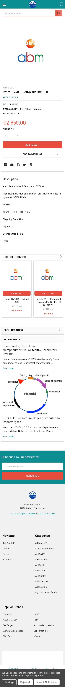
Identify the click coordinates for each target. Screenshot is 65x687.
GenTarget (8, 625)
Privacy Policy (32, 663)
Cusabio (7, 614)
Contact (7, 548)
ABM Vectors (41, 581)
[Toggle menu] (4, 4)
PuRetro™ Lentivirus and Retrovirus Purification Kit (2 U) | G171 (48, 301)
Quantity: (9, 129)
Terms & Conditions (32, 652)
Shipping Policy (32, 656)
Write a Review (10, 96)
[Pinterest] (31, 164)
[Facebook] (5, 164)
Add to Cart (17, 293)
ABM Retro (40, 575)
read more (8, 368)
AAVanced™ (41, 542)
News (6, 553)
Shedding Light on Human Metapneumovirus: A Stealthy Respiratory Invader (30, 349)
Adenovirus (41, 586)
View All (38, 636)
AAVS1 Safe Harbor (44, 548)
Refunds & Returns (32, 659)
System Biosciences (13, 630)
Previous (56, 256)
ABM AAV (40, 553)
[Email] (12, 164)
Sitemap (7, 559)
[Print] (18, 164)
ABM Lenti (40, 570)
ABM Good (8, 636)
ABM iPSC (40, 564)
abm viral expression (44, 625)
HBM (36, 619)
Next (60, 256)
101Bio (37, 614)
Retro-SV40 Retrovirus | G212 (17, 300)
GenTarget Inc (41, 630)
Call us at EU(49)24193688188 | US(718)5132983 (32, 513)
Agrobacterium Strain (46, 592)
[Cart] (61, 4)
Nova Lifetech (10, 619)
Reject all (25, 682)
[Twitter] (24, 164)
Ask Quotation (10, 542)
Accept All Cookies (46, 682)
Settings (9, 682)
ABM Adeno (41, 559)
